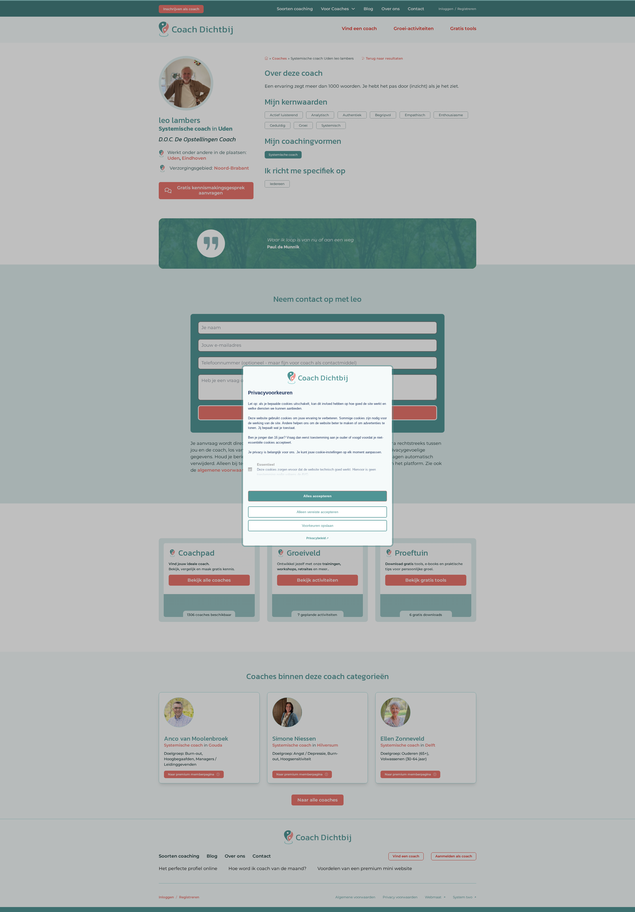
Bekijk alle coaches (209, 580)
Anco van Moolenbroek (196, 738)
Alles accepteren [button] (317, 496)
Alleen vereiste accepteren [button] (317, 512)
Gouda (215, 745)
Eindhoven (194, 158)
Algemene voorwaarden (355, 897)
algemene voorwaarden (224, 470)
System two (462, 897)
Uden (225, 128)
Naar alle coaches (317, 800)
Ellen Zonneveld (402, 738)
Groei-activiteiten (414, 28)
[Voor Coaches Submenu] (353, 9)
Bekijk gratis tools (425, 580)
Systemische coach (185, 128)
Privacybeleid (316, 538)
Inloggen (446, 9)
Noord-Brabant (231, 168)
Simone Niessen (294, 738)
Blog (368, 8)
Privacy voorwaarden (400, 897)
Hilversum (327, 745)
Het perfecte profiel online (188, 868)
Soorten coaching (295, 8)
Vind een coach (359, 28)
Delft (430, 745)
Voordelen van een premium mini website (365, 868)
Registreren (466, 9)
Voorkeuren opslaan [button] (317, 526)
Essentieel (266, 464)
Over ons (390, 8)
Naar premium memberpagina (191, 774)
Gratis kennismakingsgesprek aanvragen (211, 190)
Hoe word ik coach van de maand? (267, 868)
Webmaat (433, 897)
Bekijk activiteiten (317, 580)
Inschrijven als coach (181, 9)
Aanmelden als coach (453, 856)
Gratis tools (463, 28)
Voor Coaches (335, 8)
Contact (416, 8)
